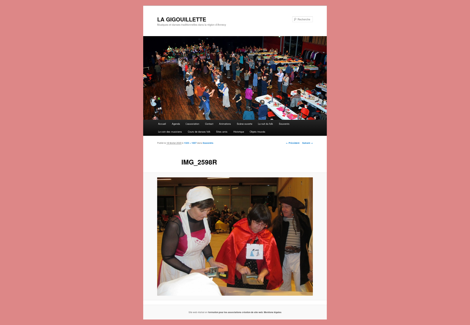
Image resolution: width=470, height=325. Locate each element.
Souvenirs (284, 123)
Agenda (176, 123)
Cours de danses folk (199, 131)
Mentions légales (272, 312)
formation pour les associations (224, 312)
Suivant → (307, 143)
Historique (238, 131)
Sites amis (221, 131)
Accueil (162, 123)
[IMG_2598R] (235, 236)
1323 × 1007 (190, 143)
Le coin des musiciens (170, 131)
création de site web (252, 312)
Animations (225, 123)
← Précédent (292, 143)
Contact (209, 123)
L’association (192, 123)
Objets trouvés (257, 131)
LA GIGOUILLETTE (181, 19)
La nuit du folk (265, 123)
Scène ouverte (244, 123)
